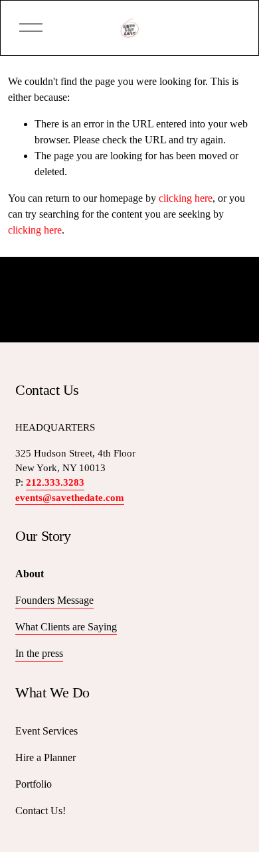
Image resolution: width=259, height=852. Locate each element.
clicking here (186, 198)
